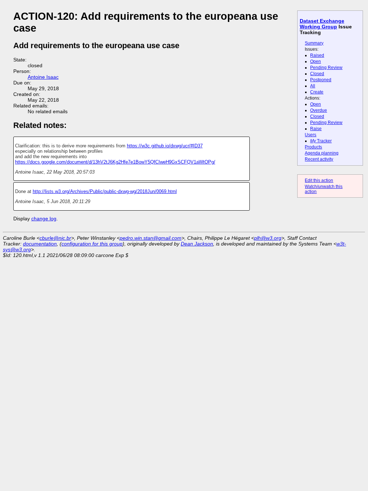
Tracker (321, 140)
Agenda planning (322, 153)
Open (315, 61)
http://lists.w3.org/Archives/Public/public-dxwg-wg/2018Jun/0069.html (105, 191)
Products (313, 147)
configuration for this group (92, 244)
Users (310, 134)
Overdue (318, 110)
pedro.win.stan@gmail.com (150, 238)
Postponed (320, 79)
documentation (40, 244)
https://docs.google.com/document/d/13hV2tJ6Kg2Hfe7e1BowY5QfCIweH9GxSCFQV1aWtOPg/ (115, 162)
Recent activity (319, 159)
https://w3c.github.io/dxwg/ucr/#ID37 (165, 145)
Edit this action (319, 180)
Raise (316, 128)
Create (316, 92)
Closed (317, 73)
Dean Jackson (197, 244)
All (312, 85)
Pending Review (326, 67)
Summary (314, 43)
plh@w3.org (267, 238)
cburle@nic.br (55, 238)
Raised (317, 55)
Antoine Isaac (43, 77)
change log (43, 218)
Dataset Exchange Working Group (322, 23)
